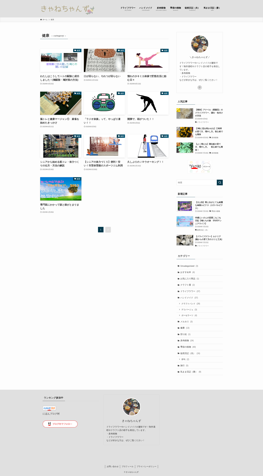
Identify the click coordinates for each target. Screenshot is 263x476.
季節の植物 (188, 347)
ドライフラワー (190, 291)
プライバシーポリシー (146, 466)
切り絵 (185, 334)
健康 (184, 328)
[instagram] (200, 87)
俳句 (185, 359)
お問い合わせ (113, 466)
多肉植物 (187, 340)
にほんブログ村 (51, 413)
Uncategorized (189, 266)
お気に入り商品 (189, 278)
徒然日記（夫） (190, 353)
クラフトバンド (190, 303)
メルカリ (186, 321)
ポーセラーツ (189, 315)
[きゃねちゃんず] (67, 8)
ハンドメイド (189, 297)
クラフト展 (187, 285)
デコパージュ (189, 309)
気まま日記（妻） (190, 371)
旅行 (184, 365)
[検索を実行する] (220, 182)
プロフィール (127, 466)
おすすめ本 (187, 272)
